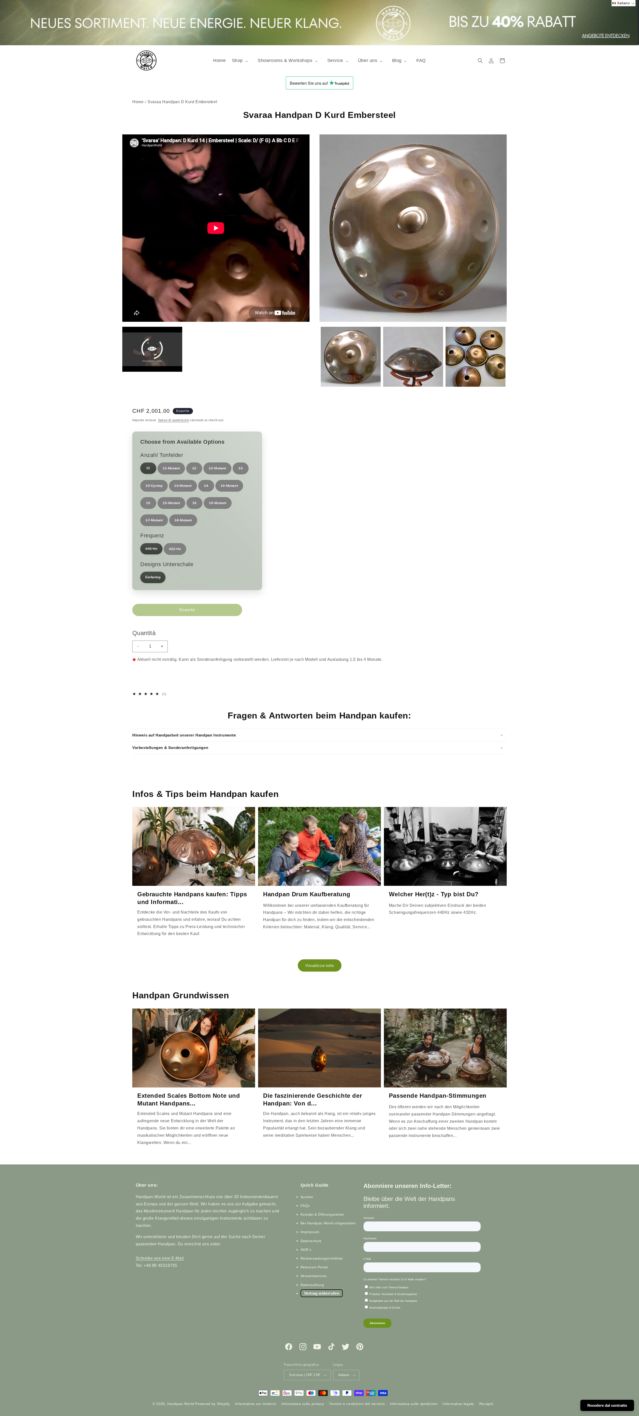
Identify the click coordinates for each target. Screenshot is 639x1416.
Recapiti (486, 1404)
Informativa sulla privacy (302, 1404)
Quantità (144, 633)
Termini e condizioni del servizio (357, 1404)
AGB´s (306, 1250)
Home (138, 102)
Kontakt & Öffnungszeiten (322, 1214)
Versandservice (314, 1276)
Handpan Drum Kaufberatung (306, 894)
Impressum (310, 1232)
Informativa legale (458, 1404)
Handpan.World (180, 1404)
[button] (242, 60)
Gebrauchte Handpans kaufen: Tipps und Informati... (192, 898)
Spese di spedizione (173, 420)
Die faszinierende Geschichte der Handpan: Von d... (312, 1099)
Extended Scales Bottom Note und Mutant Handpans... (188, 1099)
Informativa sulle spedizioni (414, 1404)
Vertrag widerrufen (321, 1293)
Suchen (307, 1197)
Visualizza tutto (319, 965)
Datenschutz (311, 1241)
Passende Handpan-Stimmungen (437, 1095)
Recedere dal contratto (607, 1405)
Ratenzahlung (312, 1285)
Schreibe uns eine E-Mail (160, 1258)
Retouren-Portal (314, 1267)
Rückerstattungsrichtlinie (322, 1258)
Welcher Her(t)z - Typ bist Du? (434, 894)
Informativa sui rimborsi (255, 1404)
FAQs (305, 1206)
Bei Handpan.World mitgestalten (328, 1223)
